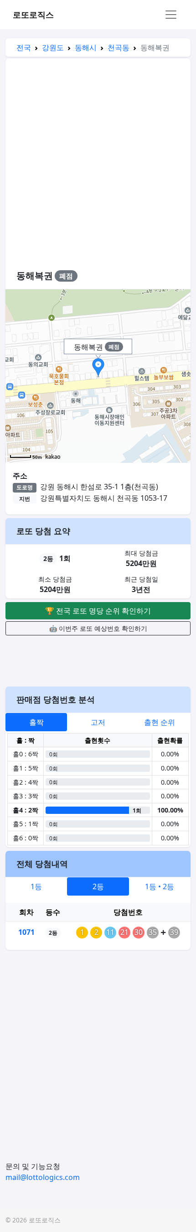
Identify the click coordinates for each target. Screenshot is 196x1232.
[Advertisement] (98, 168)
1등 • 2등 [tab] (159, 886)
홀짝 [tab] (36, 722)
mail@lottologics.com (42, 1177)
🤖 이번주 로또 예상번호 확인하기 (98, 628)
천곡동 (118, 47)
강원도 (53, 47)
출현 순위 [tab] (159, 722)
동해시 (86, 47)
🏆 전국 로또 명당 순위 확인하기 (98, 611)
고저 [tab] (98, 722)
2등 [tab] (98, 886)
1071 (26, 932)
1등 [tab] (36, 886)
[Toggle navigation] (171, 14)
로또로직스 (33, 14)
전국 (23, 47)
